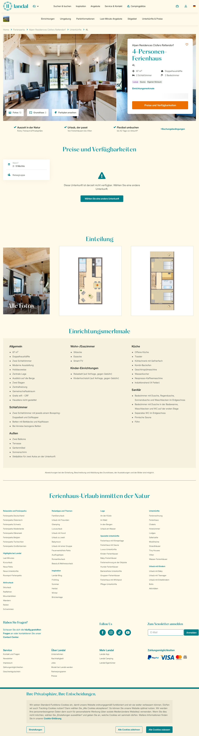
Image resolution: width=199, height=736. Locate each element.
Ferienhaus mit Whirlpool (111, 580)
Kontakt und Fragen (11, 654)
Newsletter (7, 658)
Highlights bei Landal (12, 553)
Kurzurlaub (7, 562)
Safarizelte (153, 537)
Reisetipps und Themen (62, 511)
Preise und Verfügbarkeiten (160, 105)
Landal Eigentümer (107, 663)
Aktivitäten (153, 588)
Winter (55, 593)
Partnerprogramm (58, 671)
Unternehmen (57, 654)
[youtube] (128, 634)
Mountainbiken (9, 596)
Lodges (152, 533)
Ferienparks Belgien (11, 537)
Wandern (7, 600)
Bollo (151, 584)
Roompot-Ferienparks (12, 575)
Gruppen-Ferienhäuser (110, 575)
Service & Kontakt (113, 6)
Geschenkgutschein (11, 671)
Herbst (55, 588)
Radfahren (7, 592)
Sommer (55, 584)
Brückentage (57, 597)
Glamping (56, 524)
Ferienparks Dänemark (12, 533)
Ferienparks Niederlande (13, 529)
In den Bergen (106, 524)
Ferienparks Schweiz (12, 524)
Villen (151, 555)
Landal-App (104, 654)
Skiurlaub (7, 587)
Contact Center (11, 637)
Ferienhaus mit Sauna (109, 545)
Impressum (7, 663)
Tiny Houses (154, 550)
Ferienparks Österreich (13, 520)
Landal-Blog (57, 575)
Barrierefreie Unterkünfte (111, 571)
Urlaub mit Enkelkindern (159, 580)
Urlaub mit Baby (155, 571)
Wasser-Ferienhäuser (158, 559)
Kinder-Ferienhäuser (109, 554)
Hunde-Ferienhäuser (109, 567)
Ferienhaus (154, 520)
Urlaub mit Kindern (157, 566)
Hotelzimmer (154, 529)
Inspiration (81, 6)
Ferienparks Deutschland (13, 516)
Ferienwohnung (155, 516)
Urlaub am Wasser (108, 529)
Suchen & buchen (62, 6)
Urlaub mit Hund (59, 533)
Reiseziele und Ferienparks (14, 511)
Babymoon (56, 542)
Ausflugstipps (57, 555)
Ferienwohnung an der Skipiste (113, 562)
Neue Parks (8, 567)
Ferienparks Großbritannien (14, 546)
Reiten (6, 605)
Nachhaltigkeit (57, 658)
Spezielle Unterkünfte (109, 536)
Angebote (95, 6)
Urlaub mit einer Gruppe (62, 546)
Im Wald (103, 520)
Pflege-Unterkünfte (108, 584)
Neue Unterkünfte (11, 571)
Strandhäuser (154, 546)
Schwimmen (8, 609)
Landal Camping (106, 658)
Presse (54, 676)
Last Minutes (8, 558)
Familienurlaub (58, 516)
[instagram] (111, 634)
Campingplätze (138, 6)
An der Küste (105, 516)
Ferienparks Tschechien (13, 542)
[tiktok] (119, 634)
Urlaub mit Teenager (157, 575)
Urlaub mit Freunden (60, 520)
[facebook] (103, 634)
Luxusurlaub (57, 529)
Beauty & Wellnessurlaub (62, 563)
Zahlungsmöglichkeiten (13, 667)
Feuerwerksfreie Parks (61, 550)
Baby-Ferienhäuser (108, 558)
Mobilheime (154, 542)
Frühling (55, 580)
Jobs (53, 663)
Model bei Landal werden (62, 667)
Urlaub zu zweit (58, 537)
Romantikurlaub (58, 559)
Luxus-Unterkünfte (108, 549)
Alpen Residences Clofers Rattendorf (153, 45)
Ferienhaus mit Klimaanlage (112, 541)
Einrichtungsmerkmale (143, 88)
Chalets (152, 524)
